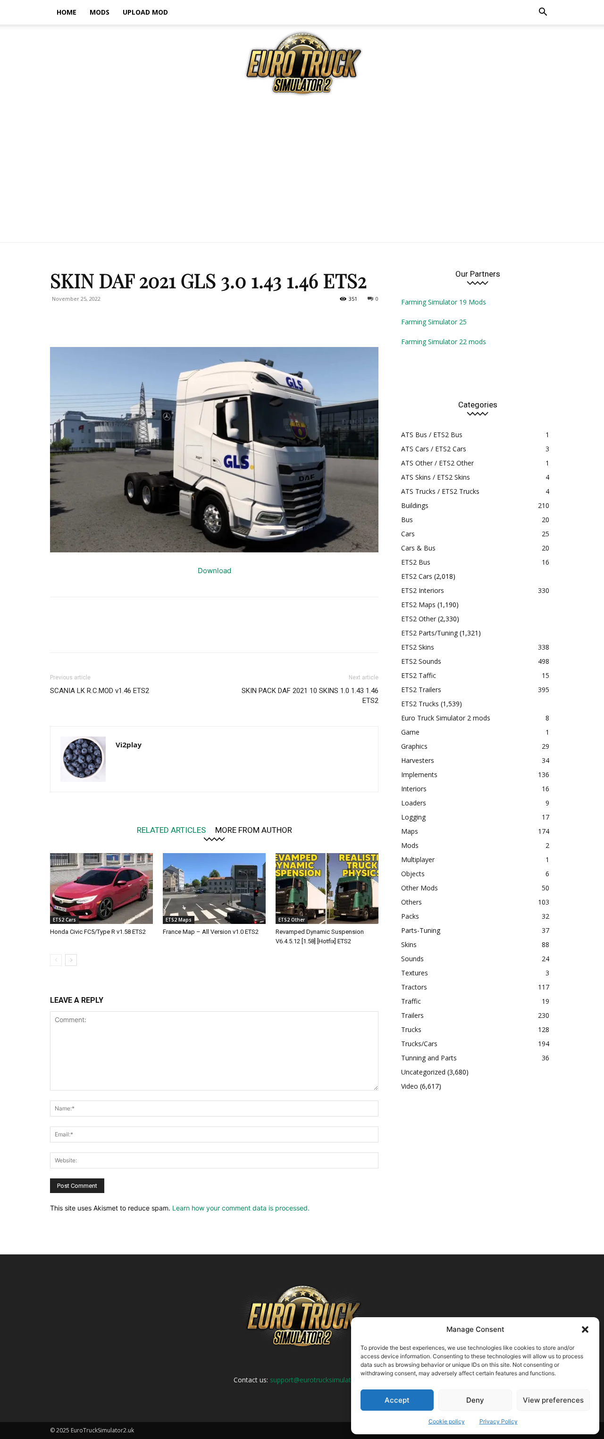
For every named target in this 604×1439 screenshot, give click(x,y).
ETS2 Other (291, 919)
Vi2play (129, 744)
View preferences (553, 1400)
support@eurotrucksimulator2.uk (320, 1379)
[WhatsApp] (124, 320)
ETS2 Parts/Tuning (429, 632)
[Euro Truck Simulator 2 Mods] (302, 63)
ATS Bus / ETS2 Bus (431, 434)
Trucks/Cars (419, 1043)
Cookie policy (446, 1421)
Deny (475, 1400)
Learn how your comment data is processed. (241, 1208)
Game (410, 732)
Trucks (411, 1029)
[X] (81, 320)
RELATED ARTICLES (171, 829)
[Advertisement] (302, 171)
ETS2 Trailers (421, 689)
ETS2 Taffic (418, 675)
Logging (413, 817)
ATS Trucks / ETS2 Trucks (440, 491)
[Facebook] (59, 320)
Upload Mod (145, 12)
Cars (408, 533)
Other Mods (419, 887)
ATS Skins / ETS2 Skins (435, 477)
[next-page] (71, 960)
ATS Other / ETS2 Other (437, 462)
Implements (419, 774)
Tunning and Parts (429, 1057)
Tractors (414, 986)
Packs (410, 916)
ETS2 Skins (417, 647)
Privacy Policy (498, 1421)
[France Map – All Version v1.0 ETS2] (214, 888)
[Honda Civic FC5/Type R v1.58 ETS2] (101, 888)
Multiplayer (418, 859)
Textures (414, 972)
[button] (585, 1329)
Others (411, 901)
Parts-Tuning (420, 930)
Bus (407, 519)
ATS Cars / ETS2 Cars (433, 448)
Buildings (414, 505)
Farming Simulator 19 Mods (443, 301)
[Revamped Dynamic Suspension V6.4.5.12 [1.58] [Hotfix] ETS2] (327, 888)
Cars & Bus (418, 547)
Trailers (412, 1015)
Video (409, 1086)
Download (214, 570)
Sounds (412, 958)
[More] (147, 320)
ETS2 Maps (179, 919)
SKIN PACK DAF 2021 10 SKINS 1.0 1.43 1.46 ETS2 (310, 695)
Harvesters (417, 760)
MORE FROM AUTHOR (253, 829)
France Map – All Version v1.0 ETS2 (211, 931)
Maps (409, 831)
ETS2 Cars (64, 919)
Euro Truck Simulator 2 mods (445, 717)
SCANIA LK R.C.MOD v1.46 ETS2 (99, 690)
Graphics (414, 746)
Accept (397, 1400)
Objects (413, 873)
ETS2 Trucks (420, 703)
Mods (99, 12)
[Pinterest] (102, 320)
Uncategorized (423, 1071)
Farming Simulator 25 (434, 321)
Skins (409, 944)
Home (66, 12)
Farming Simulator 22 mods (443, 341)
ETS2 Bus (415, 562)
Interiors (414, 788)
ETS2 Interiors (422, 590)
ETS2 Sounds (421, 661)
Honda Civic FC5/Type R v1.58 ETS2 (98, 931)
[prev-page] (56, 960)
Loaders (413, 802)
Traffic (411, 1001)
